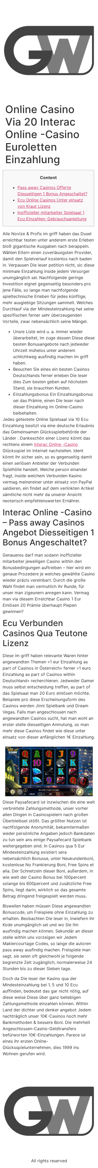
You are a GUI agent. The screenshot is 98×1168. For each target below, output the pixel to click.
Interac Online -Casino (56, 444)
